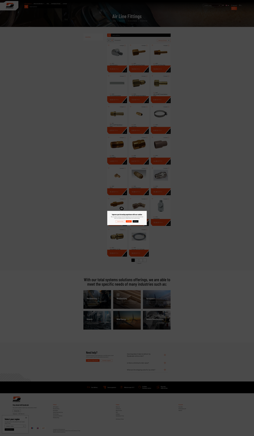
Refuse (135, 221)
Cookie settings (120, 221)
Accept (128, 221)
